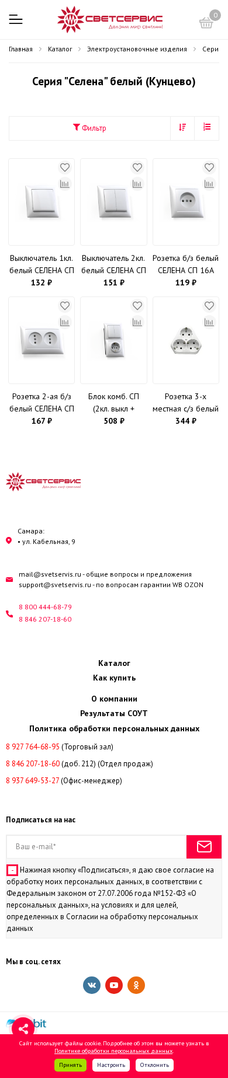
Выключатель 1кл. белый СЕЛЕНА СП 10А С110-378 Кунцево (41, 265)
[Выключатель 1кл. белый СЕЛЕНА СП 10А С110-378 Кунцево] (41, 202)
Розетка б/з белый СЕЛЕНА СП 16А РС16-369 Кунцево (186, 265)
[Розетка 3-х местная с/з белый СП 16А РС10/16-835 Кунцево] (186, 340)
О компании (114, 698)
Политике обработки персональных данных (113, 1050)
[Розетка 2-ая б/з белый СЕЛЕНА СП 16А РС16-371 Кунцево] (41, 340)
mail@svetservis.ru (50, 574)
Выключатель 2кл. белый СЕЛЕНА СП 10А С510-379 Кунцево (113, 265)
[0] (206, 24)
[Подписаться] (204, 847)
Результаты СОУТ (114, 713)
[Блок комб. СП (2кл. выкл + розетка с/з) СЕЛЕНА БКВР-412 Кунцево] (113, 340)
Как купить (114, 677)
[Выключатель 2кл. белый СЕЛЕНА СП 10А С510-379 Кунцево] (113, 202)
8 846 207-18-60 (45, 619)
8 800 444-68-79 (45, 606)
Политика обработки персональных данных (114, 728)
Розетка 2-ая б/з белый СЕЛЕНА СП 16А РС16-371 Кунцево (41, 403)
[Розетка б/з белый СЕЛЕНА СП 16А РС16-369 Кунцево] (186, 202)
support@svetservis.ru (55, 584)
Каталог (114, 663)
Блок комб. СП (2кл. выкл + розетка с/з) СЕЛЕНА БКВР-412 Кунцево (113, 403)
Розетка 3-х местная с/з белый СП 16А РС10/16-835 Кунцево (186, 403)
